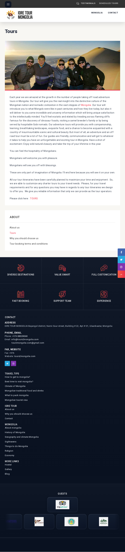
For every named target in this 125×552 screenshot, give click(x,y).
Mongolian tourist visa (16, 400)
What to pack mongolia (17, 395)
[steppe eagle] (31, 521)
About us (15, 227)
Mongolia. (86, 105)
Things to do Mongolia (16, 446)
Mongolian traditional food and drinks (24, 390)
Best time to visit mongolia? (19, 381)
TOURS (34, 198)
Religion (9, 451)
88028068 (22, 336)
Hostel (8, 464)
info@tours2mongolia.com (25, 339)
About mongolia (13, 428)
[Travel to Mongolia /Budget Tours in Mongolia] (20, 15)
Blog (7, 474)
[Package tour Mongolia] (96, 521)
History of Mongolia (15, 432)
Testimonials (88, 3)
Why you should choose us (24, 238)
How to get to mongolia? (17, 377)
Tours (13, 233)
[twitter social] (7, 363)
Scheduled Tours (108, 3)
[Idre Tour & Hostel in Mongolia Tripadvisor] (62, 504)
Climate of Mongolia (15, 386)
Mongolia (97, 13)
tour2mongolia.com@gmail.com (28, 343)
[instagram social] (13, 363)
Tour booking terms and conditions (29, 243)
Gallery (8, 469)
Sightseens (10, 441)
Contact (113, 13)
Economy (9, 455)
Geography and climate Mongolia (22, 437)
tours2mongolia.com (24, 356)
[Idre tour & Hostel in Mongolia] (64, 521)
